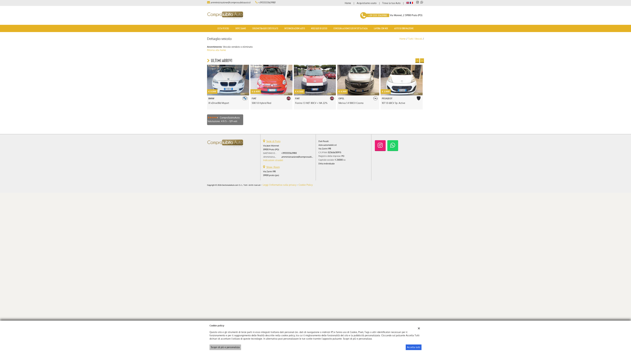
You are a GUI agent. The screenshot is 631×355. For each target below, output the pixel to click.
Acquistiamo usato (366, 3)
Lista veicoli (223, 28)
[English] (407, 2)
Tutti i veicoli (415, 38)
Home (348, 3)
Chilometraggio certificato (265, 28)
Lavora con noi (381, 28)
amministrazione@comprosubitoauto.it (230, 2)
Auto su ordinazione (404, 28)
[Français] (411, 2)
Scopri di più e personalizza (225, 347)
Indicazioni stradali (273, 160)
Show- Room (273, 167)
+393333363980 (266, 2)
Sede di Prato (273, 141)
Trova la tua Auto (391, 3)
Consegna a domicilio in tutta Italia (350, 28)
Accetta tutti (413, 347)
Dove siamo (240, 28)
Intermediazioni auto (294, 28)
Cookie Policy (306, 184)
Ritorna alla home (216, 50)
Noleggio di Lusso (319, 28)
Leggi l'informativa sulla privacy (279, 184)
